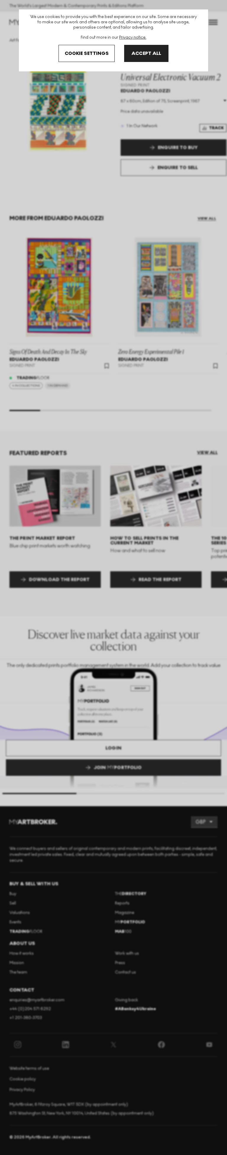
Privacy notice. (132, 37)
